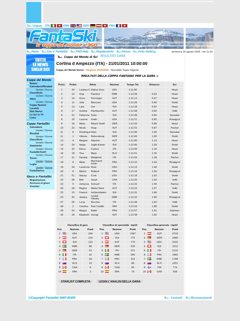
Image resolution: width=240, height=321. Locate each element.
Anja (81, 94)
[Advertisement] (128, 12)
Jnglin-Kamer (98, 144)
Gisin (93, 132)
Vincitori (34, 186)
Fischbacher (97, 111)
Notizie (34, 83)
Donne (48, 89)
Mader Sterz (97, 188)
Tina (81, 153)
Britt (81, 179)
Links (33, 117)
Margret (83, 140)
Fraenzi (83, 192)
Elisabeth (84, 214)
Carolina (83, 206)
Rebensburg (97, 136)
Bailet (94, 210)
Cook (94, 175)
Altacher (95, 140)
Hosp (94, 127)
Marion (82, 171)
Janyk (94, 179)
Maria (82, 123)
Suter (94, 115)
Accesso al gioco (40, 183)
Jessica (83, 197)
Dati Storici (36, 111)
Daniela (83, 157)
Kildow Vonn (97, 89)
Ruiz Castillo (97, 206)
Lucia (82, 202)
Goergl (94, 214)
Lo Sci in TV (37, 114)
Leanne (83, 119)
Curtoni (95, 149)
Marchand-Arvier (96, 162)
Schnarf (95, 184)
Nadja (82, 144)
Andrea (83, 111)
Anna (82, 98)
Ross (93, 167)
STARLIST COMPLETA (75, 281)
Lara (81, 106)
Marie (82, 162)
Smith (94, 119)
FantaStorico (37, 170)
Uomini (39, 89)
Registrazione (37, 180)
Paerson (95, 94)
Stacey (83, 175)
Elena (82, 149)
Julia (81, 102)
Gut (93, 106)
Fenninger (96, 98)
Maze (94, 153)
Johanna (84, 184)
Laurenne (84, 167)
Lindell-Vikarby (95, 197)
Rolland (95, 171)
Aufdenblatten (98, 192)
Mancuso (96, 102)
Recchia (95, 202)
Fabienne (84, 115)
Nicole (82, 127)
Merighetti (96, 157)
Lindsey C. (85, 89)
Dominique (85, 132)
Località (34, 108)
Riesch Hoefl (98, 123)
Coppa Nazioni (38, 105)
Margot (83, 210)
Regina (83, 188)
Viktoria (83, 136)
